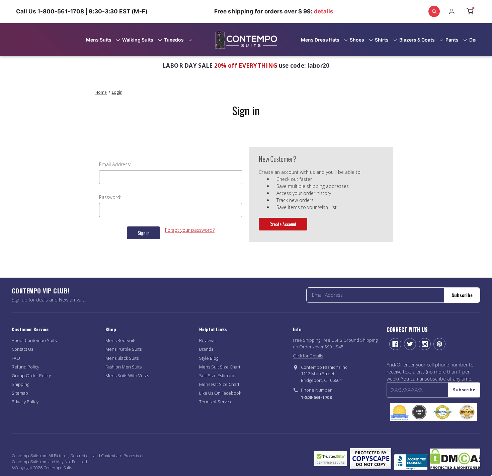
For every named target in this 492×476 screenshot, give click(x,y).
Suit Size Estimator (217, 375)
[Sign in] (452, 11)
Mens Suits (98, 40)
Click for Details (308, 356)
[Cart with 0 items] (470, 11)
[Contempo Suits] (246, 39)
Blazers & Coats (417, 40)
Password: (110, 197)
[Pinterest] (439, 344)
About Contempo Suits (34, 340)
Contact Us (22, 349)
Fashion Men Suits (123, 367)
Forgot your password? (190, 230)
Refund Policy (25, 367)
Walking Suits (137, 40)
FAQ (16, 358)
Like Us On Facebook (220, 393)
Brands (206, 349)
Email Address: (115, 164)
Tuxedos (174, 40)
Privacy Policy (25, 402)
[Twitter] (410, 344)
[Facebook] (395, 344)
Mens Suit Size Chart (219, 367)
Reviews (207, 340)
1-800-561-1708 (316, 397)
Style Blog (208, 358)
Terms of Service (216, 402)
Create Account (283, 223)
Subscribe (462, 294)
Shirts (382, 40)
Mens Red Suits (120, 340)
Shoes (357, 40)
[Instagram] (425, 344)
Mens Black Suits (122, 358)
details (324, 11)
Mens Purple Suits (123, 349)
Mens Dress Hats (320, 40)
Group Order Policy (31, 375)
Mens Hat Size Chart (219, 384)
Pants (452, 40)
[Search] (434, 11)
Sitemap (20, 393)
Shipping (20, 384)
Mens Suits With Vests (127, 375)
